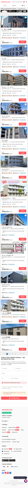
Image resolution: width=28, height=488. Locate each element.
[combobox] (5, 475)
